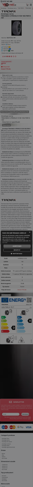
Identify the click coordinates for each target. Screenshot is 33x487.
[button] (16, 254)
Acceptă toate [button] (17, 246)
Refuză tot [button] (17, 250)
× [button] (29, 232)
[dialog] (16, 243)
